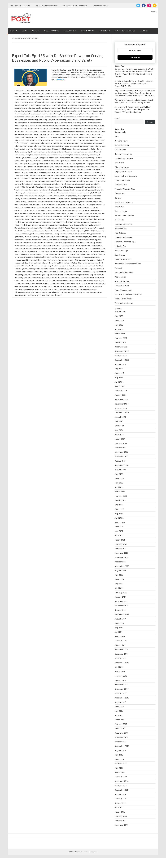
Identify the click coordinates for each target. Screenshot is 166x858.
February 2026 (121, 338)
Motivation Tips (121, 250)
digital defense (96, 149)
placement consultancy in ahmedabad (28, 213)
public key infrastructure (81, 234)
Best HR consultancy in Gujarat (82, 102)
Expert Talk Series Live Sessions (88, 161)
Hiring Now (145, 31)
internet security (99, 178)
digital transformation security (67, 152)
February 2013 (121, 799)
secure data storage (40, 248)
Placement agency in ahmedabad (49, 210)
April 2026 (119, 329)
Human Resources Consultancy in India (68, 175)
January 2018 (121, 680)
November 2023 (121, 456)
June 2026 (119, 320)
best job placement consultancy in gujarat (81, 108)
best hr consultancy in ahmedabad (58, 102)
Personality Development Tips (128, 264)
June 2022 (119, 509)
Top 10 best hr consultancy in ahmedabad (80, 266)
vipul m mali (82, 286)
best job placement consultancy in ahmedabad (48, 108)
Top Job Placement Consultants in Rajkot (63, 280)
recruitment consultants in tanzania (50, 243)
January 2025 (121, 395)
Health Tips (120, 207)
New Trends (120, 255)
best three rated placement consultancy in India (31, 128)
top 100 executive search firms (77, 269)
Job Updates (24, 93)
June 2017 (119, 707)
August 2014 (120, 794)
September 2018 (122, 663)
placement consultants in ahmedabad (39, 216)
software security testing (90, 257)
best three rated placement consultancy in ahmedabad (49, 126)
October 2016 (121, 742)
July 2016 (119, 755)
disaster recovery (85, 152)
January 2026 (121, 342)
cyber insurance (31, 140)
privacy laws (25, 234)
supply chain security (50, 260)
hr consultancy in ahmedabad (67, 172)
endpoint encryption (66, 155)
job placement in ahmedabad (74, 184)
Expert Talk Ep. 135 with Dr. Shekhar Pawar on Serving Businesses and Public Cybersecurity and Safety (58, 58)
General (83, 90)
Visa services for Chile (66, 289)
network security (20, 202)
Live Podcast (47, 196)
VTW (77, 289)
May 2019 (119, 628)
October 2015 (121, 764)
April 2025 (119, 382)
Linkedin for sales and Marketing (78, 187)
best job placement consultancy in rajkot (51, 111)
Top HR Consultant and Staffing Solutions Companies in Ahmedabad (67, 272)
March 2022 (120, 522)
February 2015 (121, 777)
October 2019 (121, 610)
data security (56, 149)
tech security (62, 260)
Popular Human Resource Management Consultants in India (41, 225)
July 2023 (119, 474)
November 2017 (121, 689)
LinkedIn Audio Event (124, 237)
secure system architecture (31, 251)
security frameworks (37, 254)
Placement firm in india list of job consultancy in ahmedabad (76, 219)
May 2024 (119, 430)
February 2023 (121, 496)
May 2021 (119, 531)
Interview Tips (70, 31)
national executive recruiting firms (69, 199)
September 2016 (122, 746)
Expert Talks (48, 164)
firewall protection (78, 164)
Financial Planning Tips (125, 189)
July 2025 (119, 369)
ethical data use (76, 158)
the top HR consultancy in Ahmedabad (82, 260)
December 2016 (121, 733)
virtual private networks (31, 289)
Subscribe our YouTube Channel (75, 5)
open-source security (45, 202)
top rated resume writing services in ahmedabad (31, 283)
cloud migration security (82, 134)
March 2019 (120, 636)
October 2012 (121, 803)
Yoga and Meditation (124, 303)
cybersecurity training (77, 146)
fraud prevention (30, 166)
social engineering (58, 257)
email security (19, 155)
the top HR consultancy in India (42, 263)
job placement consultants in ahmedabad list (47, 184)
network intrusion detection (91, 199)
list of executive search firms (34, 193)
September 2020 (122, 566)
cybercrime (25, 143)
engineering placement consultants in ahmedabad (52, 158)
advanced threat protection (67, 93)
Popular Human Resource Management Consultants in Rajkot (42, 228)
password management (53, 207)
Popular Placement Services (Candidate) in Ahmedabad (84, 228)
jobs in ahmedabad (92, 184)
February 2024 (121, 443)
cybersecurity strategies (60, 146)
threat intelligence (58, 266)
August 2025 (120, 364)
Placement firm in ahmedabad (25, 219)
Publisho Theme (74, 852)
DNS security (96, 152)
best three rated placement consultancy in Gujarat (87, 126)
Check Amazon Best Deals (20, 5)
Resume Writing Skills (124, 272)
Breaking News (121, 141)
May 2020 (119, 584)
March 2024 (120, 439)
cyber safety (68, 140)
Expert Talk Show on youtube (33, 164)
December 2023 (121, 452)
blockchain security (32, 131)
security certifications (97, 251)
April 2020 (119, 588)
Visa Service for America (48, 289)
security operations (83, 254)
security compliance (22, 254)
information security (74, 178)
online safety (31, 202)
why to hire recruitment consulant (90, 292)
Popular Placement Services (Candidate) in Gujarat (32, 231)
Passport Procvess (123, 259)
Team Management (123, 290)
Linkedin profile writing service (92, 190)
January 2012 (121, 821)
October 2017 (121, 693)
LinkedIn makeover (31, 190)
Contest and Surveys (124, 158)
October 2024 (121, 408)
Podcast (101, 219)
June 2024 (119, 426)
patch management (69, 207)
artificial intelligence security (24, 99)
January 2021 (121, 549)
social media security (73, 257)
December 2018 (121, 649)
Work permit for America (36, 295)
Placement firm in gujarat (45, 219)
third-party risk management (88, 263)
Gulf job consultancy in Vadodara (68, 169)
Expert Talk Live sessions (33, 161)
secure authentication (83, 245)
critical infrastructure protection (26, 137)
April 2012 (119, 807)
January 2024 (121, 448)
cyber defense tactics (69, 137)
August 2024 (120, 417)
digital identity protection (36, 152)
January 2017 (121, 728)
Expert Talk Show (122, 180)
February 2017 (121, 724)
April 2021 (119, 535)
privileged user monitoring (63, 234)
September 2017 (122, 698)
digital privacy (51, 152)
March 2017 (120, 720)
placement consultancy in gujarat (54, 213)
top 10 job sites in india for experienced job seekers (48, 269)
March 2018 (120, 671)
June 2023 (119, 478)
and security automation (77, 96)
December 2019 (121, 601)
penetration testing (84, 207)
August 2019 (120, 619)
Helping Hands (121, 211)
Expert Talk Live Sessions (71, 90)
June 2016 (119, 759)
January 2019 (121, 645)
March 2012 (120, 812)
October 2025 (121, 356)
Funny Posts (120, 193)
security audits (47, 251)
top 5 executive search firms (32, 272)
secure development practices (58, 248)
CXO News (119, 163)
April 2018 (119, 667)
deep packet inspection (81, 149)
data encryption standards (31, 149)
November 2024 (121, 404)
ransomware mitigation (62, 237)
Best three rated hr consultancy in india (73, 123)
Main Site (14, 31)
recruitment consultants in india (26, 243)
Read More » (60, 80)
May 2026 (119, 325)
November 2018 (121, 654)
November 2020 (121, 557)
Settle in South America (42, 257)
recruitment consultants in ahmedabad (62, 240)
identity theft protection (30, 178)
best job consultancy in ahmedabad (64, 105)
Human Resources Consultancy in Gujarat (38, 175)
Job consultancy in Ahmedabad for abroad (47, 181)
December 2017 (121, 685)
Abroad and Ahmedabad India (46, 93)
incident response (59, 178)
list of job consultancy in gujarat (57, 193)
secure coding (97, 245)
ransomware (48, 237)
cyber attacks (42, 137)
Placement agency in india (92, 210)
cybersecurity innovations (24, 146)
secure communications (23, 248)
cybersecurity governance (69, 143)
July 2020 (119, 575)
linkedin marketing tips (47, 190)
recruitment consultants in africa (37, 240)
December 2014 (121, 781)
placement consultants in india (88, 216)
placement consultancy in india (78, 213)
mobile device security (29, 199)
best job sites (72, 111)
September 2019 (122, 614)
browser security (46, 131)
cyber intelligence (44, 140)
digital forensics (20, 152)
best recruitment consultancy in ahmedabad (60, 117)
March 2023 (120, 492)
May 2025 (119, 377)
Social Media (120, 277)
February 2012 (121, 816)
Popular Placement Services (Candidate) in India (67, 231)
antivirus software (93, 96)
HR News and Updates (95, 90)
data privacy (46, 149)
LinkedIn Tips (120, 246)
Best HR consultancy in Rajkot (40, 105)
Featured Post (121, 185)
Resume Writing (88, 31)
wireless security (20, 295)
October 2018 (121, 658)
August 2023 (120, 470)
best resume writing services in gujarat (37, 120)
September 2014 (122, 790)
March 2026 (120, 334)
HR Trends (119, 220)
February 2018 (121, 676)
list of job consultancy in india (79, 193)
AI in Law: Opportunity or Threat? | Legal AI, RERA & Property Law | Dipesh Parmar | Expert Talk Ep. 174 (134, 83)
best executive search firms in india (33, 102)
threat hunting (46, 266)
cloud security (97, 134)
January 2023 (121, 500)
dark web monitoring (93, 146)
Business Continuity (60, 131)
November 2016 (121, 737)
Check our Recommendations (46, 5)
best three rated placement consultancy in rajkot (66, 128)
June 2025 (119, 373)
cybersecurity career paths (50, 143)
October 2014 (121, 786)
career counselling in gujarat (44, 134)
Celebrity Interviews (123, 154)
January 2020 (121, 597)
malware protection (85, 196)
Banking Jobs (121, 132)
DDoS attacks (67, 149)
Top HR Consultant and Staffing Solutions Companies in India (68, 275)
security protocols (26, 257)
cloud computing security (64, 134)
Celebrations (42, 90)
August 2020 (120, 571)
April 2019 (119, 632)
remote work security (87, 243)
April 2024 (119, 435)
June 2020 (119, 579)
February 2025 (121, 391)
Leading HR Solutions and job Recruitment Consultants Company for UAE (40, 187)
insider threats (87, 178)
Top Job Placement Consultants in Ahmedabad (62, 277)
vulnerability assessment (88, 289)
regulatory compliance (71, 243)
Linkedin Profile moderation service (68, 190)
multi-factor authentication (47, 199)
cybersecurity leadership (42, 146)
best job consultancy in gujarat (89, 105)
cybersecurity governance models (91, 143)
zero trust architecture (53, 295)
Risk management (68, 245)
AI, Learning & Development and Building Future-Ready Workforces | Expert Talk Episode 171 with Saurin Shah (132, 109)
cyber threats (94, 140)
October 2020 (121, 562)
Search (117, 118)
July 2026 (119, 316)
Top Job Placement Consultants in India (34, 280)
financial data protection (62, 164)
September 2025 (122, 360)
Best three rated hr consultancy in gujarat (44, 123)
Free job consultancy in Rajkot (73, 166)
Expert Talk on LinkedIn (68, 161)
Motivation (105, 31)
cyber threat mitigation (81, 140)
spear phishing (36, 260)
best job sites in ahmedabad (88, 111)
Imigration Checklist (123, 224)
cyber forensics (96, 137)
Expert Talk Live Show (51, 161)
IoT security (19, 181)
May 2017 (119, 711)
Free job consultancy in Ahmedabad (49, 166)
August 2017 (120, 702)
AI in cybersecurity (61, 96)
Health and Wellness (124, 202)
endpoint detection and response (46, 155)
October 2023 (121, 461)
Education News (122, 167)
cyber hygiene (19, 140)
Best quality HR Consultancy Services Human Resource (79, 114)
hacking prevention (88, 169)
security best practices (81, 251)
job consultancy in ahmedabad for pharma (78, 181)
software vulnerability (22, 260)
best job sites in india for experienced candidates (41, 114)
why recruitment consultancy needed (65, 292)
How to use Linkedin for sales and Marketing (39, 172)
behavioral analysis (42, 99)
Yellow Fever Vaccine (124, 299)
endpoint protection (81, 155)
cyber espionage (84, 137)
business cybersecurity (76, 131)
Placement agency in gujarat (72, 210)
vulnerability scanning (22, 292)
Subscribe (135, 57)
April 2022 (119, 518)
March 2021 (120, 540)
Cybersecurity (34, 143)
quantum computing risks (34, 237)
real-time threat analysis (80, 237)
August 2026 (120, 312)
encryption (29, 155)
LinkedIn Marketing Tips (125, 31)
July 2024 (119, 421)
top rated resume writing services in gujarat (65, 283)
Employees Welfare (55, 90)
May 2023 (119, 483)
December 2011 (121, 825)
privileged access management (41, 234)
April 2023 (119, 487)
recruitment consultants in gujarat (89, 240)
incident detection (45, 178)
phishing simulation (30, 210)
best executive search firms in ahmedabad (65, 99)
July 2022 (119, 505)
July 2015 (119, 768)
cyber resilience (56, 140)
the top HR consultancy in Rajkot (65, 263)
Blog (23, 90)
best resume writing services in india (65, 120)
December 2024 (121, 399)
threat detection (34, 266)
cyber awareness (55, 137)
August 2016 (120, 750)
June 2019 (119, 623)
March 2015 (120, 772)
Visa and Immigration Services (128, 294)
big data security (90, 128)
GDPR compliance (92, 166)
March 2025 (120, 386)
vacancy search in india (68, 286)
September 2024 (122, 413)
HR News (35, 31)
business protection (93, 131)
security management (53, 254)
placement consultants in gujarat (64, 216)
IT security (27, 181)
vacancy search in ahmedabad (29, 286)
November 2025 (121, 351)
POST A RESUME (91, 231)
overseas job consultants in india (32, 207)
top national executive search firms (91, 280)
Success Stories (122, 286)
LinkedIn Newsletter (101, 5)
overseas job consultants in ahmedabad (70, 204)
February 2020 (121, 592)
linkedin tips (19, 193)
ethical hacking (88, 158)
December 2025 (121, 347)
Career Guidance (51, 31)
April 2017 (119, 715)
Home (25, 31)
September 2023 (122, 465)
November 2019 (121, 606)
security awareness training (62, 251)
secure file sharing (77, 248)
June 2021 (119, 527)
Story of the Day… (122, 281)
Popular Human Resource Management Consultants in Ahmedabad (38, 222)
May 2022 (119, 513)
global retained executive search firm (43, 169)
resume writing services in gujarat (48, 245)
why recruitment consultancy (41, 292)
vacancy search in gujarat (50, 286)
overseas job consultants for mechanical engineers (37, 204)
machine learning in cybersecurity (65, 196)
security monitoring (68, 254)
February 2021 (121, 544)
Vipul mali (90, 286)
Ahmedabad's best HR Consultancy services (38, 96)
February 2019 (121, 641)
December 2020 (121, 553)
